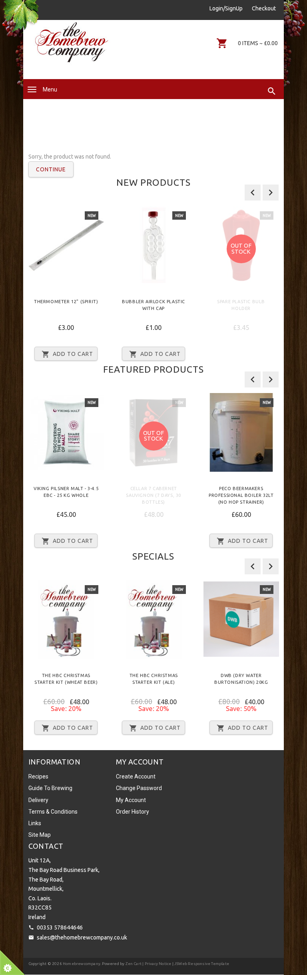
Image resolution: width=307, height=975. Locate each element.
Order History (132, 811)
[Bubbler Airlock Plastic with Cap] (153, 245)
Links (34, 823)
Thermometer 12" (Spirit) (66, 301)
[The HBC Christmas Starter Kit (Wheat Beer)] (66, 619)
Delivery (38, 800)
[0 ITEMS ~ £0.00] (222, 43)
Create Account (135, 776)
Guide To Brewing (50, 788)
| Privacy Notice (156, 963)
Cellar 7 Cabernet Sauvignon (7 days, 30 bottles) (153, 495)
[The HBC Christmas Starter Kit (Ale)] (153, 619)
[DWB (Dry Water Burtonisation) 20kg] (241, 619)
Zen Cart (134, 963)
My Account (131, 800)
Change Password (139, 788)
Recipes (38, 776)
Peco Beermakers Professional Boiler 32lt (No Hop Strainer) (241, 495)
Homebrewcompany (81, 963)
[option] (66, 286)
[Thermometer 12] (66, 245)
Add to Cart (73, 354)
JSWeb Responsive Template (201, 963)
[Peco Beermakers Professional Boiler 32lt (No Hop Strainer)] (241, 432)
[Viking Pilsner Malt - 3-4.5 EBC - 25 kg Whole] (66, 432)
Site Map (39, 835)
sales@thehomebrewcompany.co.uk (82, 937)
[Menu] (32, 89)
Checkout (264, 8)
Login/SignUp (226, 8)
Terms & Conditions (53, 811)
